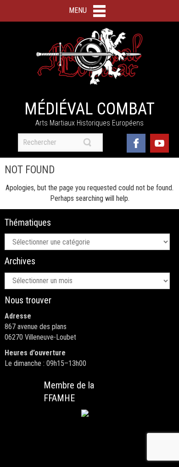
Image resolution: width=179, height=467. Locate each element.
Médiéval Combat (89, 109)
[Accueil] (89, 56)
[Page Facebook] (136, 142)
